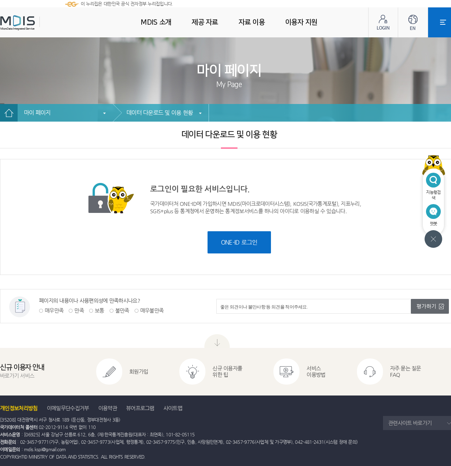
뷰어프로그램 (140, 408)
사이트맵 (172, 408)
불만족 (122, 310)
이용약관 (107, 408)
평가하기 (426, 306)
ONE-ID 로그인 (239, 242)
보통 (99, 310)
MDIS (35, 22)
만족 (79, 310)
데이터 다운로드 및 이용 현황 (159, 112)
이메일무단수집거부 (68, 408)
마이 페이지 (37, 112)
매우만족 (54, 310)
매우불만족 (152, 310)
